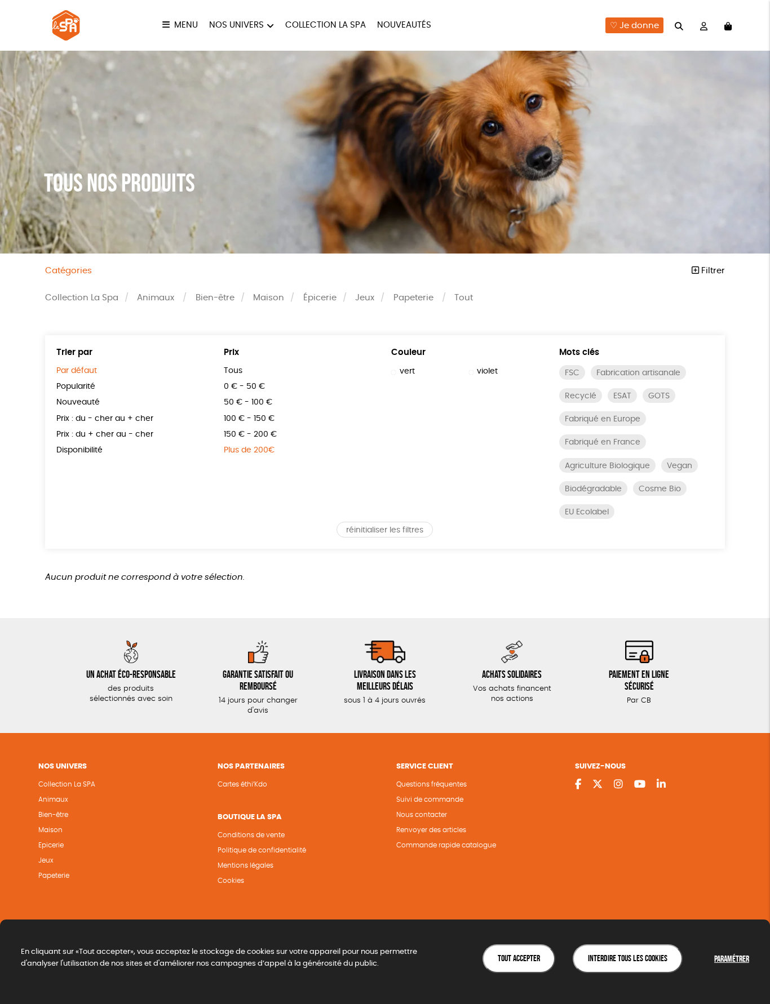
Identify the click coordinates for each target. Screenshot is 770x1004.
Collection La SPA (66, 784)
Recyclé (580, 396)
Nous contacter (421, 814)
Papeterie (413, 298)
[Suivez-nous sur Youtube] (639, 785)
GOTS (659, 396)
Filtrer (712, 270)
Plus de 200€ (249, 450)
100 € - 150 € (249, 419)
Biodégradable (593, 489)
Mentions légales (245, 865)
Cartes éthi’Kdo (242, 784)
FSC (572, 373)
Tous (233, 371)
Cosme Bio (660, 489)
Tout (463, 298)
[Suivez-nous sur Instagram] (618, 785)
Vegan (679, 466)
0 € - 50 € (244, 386)
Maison (268, 298)
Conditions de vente (251, 835)
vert (407, 371)
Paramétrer (731, 958)
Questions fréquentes (431, 784)
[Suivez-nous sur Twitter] (597, 785)
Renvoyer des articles (431, 830)
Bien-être (215, 298)
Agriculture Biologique (607, 466)
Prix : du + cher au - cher (104, 434)
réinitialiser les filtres (384, 530)
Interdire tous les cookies (627, 958)
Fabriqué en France (602, 442)
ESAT (622, 396)
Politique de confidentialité (262, 850)
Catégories (68, 270)
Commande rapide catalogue (446, 845)
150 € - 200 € (250, 434)
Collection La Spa (325, 25)
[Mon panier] (728, 25)
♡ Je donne (634, 25)
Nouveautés (404, 25)
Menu (186, 25)
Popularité (75, 386)
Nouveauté (78, 402)
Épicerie (320, 298)
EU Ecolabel (587, 512)
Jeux (364, 298)
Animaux (155, 298)
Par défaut (76, 371)
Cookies (231, 880)
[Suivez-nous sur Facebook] (578, 785)
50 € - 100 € (248, 402)
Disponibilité (79, 450)
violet (487, 371)
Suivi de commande (429, 799)
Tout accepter (519, 958)
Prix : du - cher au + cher (104, 419)
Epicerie (51, 845)
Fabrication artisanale (638, 373)
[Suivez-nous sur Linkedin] (661, 785)
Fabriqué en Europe (602, 419)
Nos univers (236, 25)
